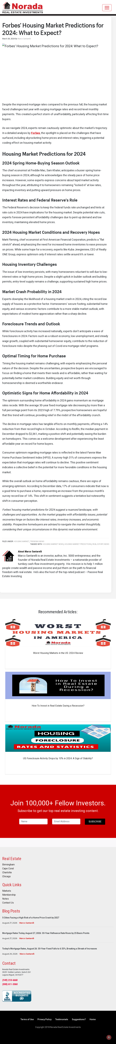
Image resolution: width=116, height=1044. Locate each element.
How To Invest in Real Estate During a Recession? (58, 705)
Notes (5, 899)
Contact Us (8, 903)
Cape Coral (8, 868)
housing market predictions (78, 544)
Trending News (37, 541)
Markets (6, 891)
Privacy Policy (44, 1019)
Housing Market (21, 541)
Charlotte (7, 872)
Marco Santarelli (26, 923)
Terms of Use (27, 1019)
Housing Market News (53, 544)
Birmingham (8, 864)
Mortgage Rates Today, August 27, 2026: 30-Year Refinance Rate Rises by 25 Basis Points (45, 933)
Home (93, 1019)
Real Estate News (100, 544)
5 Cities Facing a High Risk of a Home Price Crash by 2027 (30, 917)
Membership (9, 895)
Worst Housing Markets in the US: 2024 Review (58, 653)
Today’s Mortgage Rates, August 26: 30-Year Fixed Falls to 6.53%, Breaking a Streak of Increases (49, 948)
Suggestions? (79, 1019)
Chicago (6, 876)
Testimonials (61, 1019)
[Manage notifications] (108, 1037)
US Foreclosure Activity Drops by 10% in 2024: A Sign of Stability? (58, 758)
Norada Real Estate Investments (22, 7)
